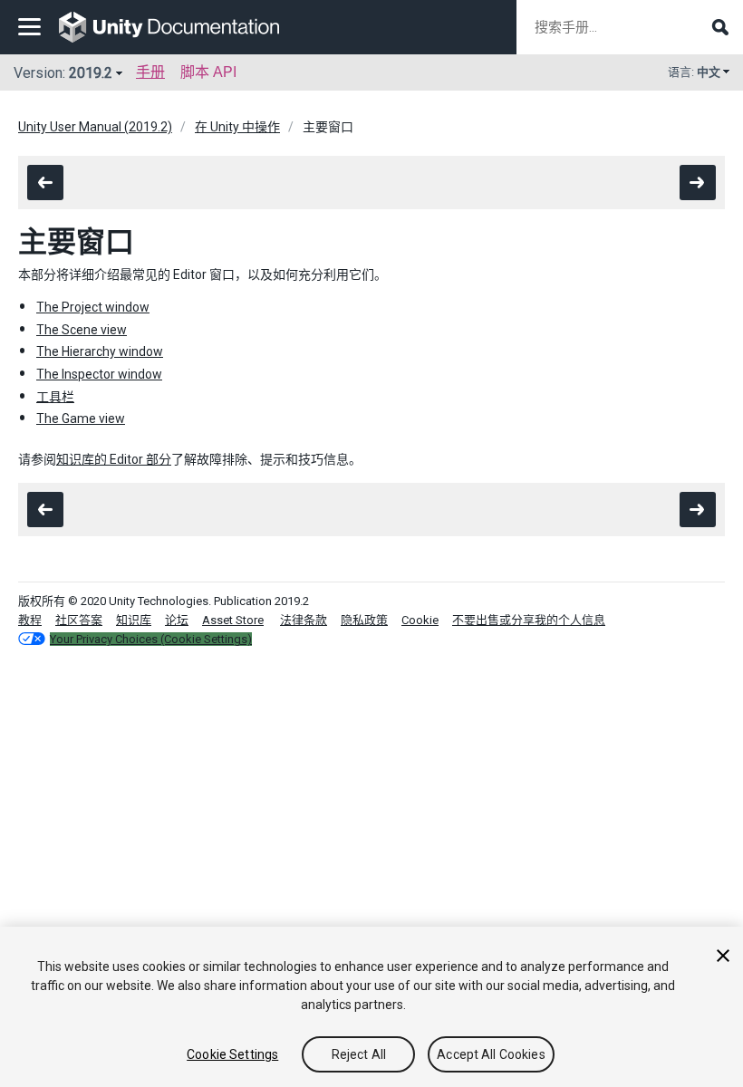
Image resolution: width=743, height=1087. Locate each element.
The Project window (93, 307)
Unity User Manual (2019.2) (95, 127)
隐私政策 (364, 620)
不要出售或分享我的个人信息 (528, 620)
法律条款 (303, 620)
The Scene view (81, 329)
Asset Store (233, 620)
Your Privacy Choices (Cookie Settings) (151, 639)
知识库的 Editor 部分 (113, 459)
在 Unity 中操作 (237, 127)
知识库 (133, 620)
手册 (150, 72)
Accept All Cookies (491, 1054)
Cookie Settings (232, 1054)
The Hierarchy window (99, 351)
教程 (30, 620)
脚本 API (208, 72)
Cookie (420, 620)
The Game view (80, 418)
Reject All (359, 1054)
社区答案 (78, 620)
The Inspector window (99, 374)
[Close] (723, 956)
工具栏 (55, 397)
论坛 (176, 620)
